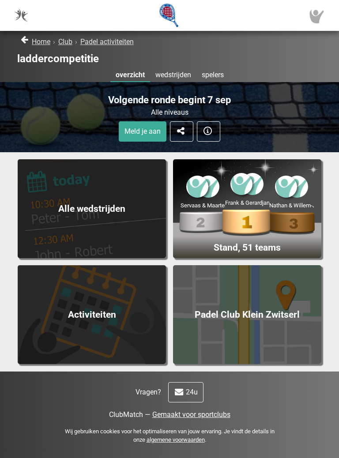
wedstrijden (173, 75)
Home (41, 42)
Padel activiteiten (107, 42)
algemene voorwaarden (176, 439)
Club (65, 42)
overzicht (130, 75)
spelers (213, 75)
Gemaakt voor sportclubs (191, 414)
